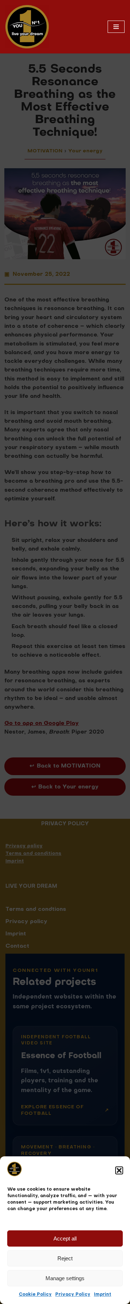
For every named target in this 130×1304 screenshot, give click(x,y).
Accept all (65, 1238)
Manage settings (65, 1278)
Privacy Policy (72, 1294)
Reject (65, 1258)
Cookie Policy (35, 1294)
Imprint (102, 1294)
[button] (119, 1170)
